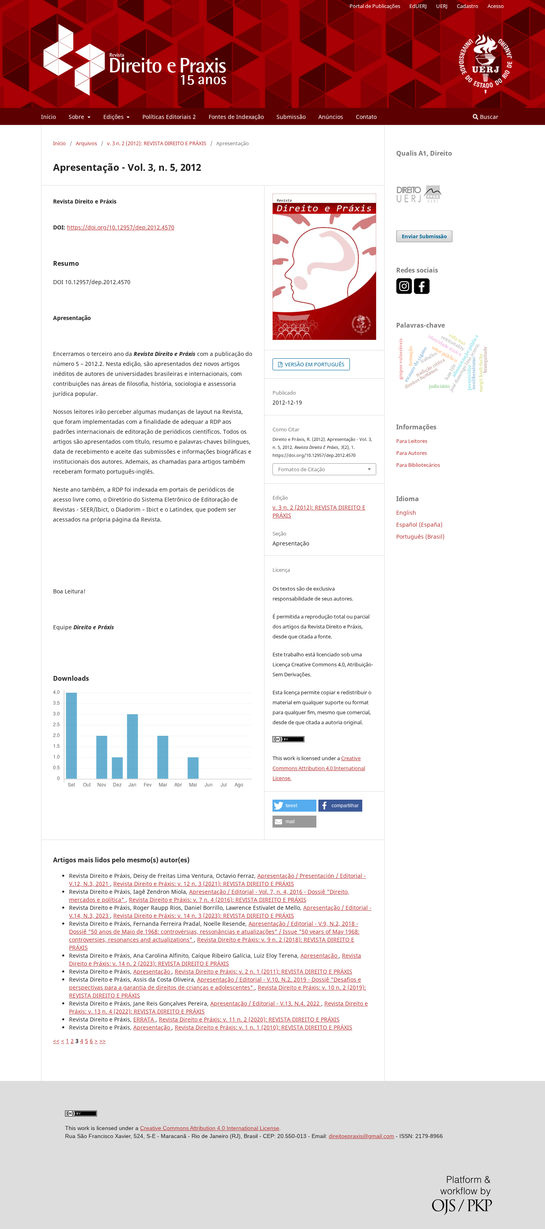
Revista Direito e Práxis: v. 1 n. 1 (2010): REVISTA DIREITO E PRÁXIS (263, 1027)
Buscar (488, 117)
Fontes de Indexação (236, 117)
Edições (114, 117)
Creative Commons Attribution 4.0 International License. (318, 768)
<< (56, 1041)
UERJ (442, 6)
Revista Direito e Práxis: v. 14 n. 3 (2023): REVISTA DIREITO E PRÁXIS (203, 915)
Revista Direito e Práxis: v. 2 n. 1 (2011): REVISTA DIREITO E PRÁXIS (263, 971)
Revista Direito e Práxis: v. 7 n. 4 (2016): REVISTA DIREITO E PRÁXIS (217, 899)
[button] (294, 806)
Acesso (496, 6)
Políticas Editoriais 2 (169, 117)
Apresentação (319, 955)
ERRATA (144, 1019)
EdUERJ (418, 6)
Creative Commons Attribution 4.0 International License (209, 1128)
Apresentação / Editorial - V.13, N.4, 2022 (265, 1003)
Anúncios (330, 117)
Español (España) (419, 524)
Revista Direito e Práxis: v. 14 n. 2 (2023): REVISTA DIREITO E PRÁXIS (215, 959)
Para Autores (411, 452)
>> (102, 1041)
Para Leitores (411, 441)
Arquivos (86, 143)
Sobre (77, 117)
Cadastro (467, 6)
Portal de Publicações (375, 6)
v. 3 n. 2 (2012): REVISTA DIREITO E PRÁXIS (156, 143)
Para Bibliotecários (418, 464)
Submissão (291, 117)
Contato (366, 117)
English (406, 512)
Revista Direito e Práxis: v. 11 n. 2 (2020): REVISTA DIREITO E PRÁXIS (249, 1019)
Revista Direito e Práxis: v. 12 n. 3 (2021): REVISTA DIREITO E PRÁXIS (203, 883)
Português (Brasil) (420, 536)
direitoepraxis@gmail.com (361, 1136)
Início (48, 117)
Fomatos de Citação (301, 469)
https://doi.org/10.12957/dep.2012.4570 (120, 227)
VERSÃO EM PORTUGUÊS (314, 364)
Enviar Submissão (424, 236)
